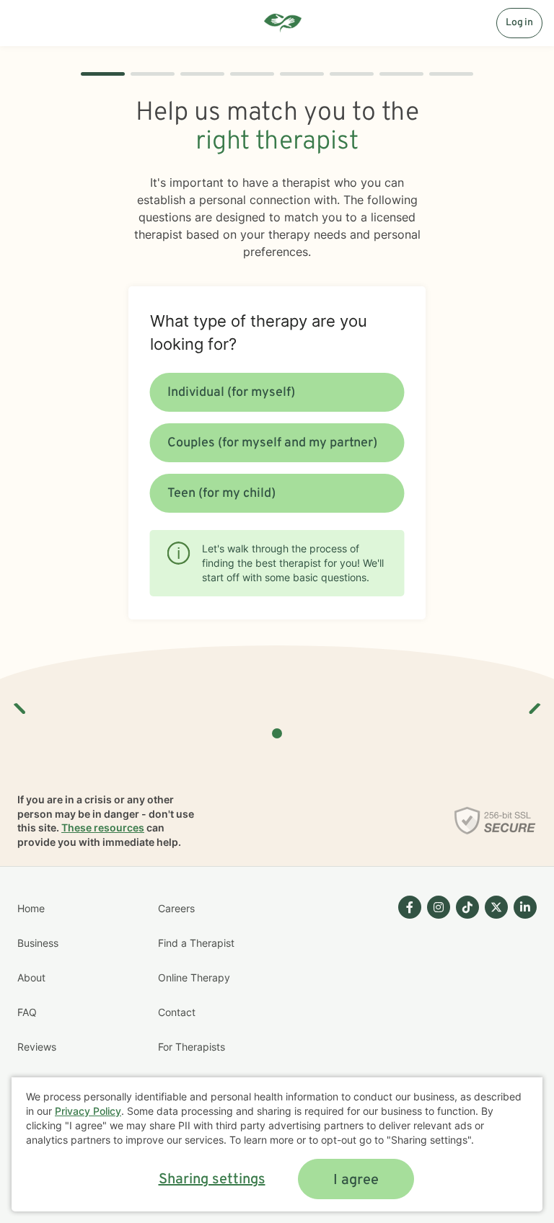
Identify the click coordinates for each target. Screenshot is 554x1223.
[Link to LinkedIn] (525, 907)
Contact (176, 1012)
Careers (176, 908)
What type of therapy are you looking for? (258, 332)
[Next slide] (533, 703)
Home (31, 908)
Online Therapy (194, 977)
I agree (356, 1180)
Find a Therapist (196, 943)
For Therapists (191, 1047)
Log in (519, 23)
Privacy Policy (88, 1111)
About (31, 977)
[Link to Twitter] (496, 907)
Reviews (36, 1047)
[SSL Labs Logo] (495, 820)
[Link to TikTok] (467, 907)
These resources (102, 827)
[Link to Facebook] (409, 907)
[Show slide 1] (277, 733)
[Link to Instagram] (438, 907)
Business (37, 943)
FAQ (27, 1012)
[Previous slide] (20, 703)
